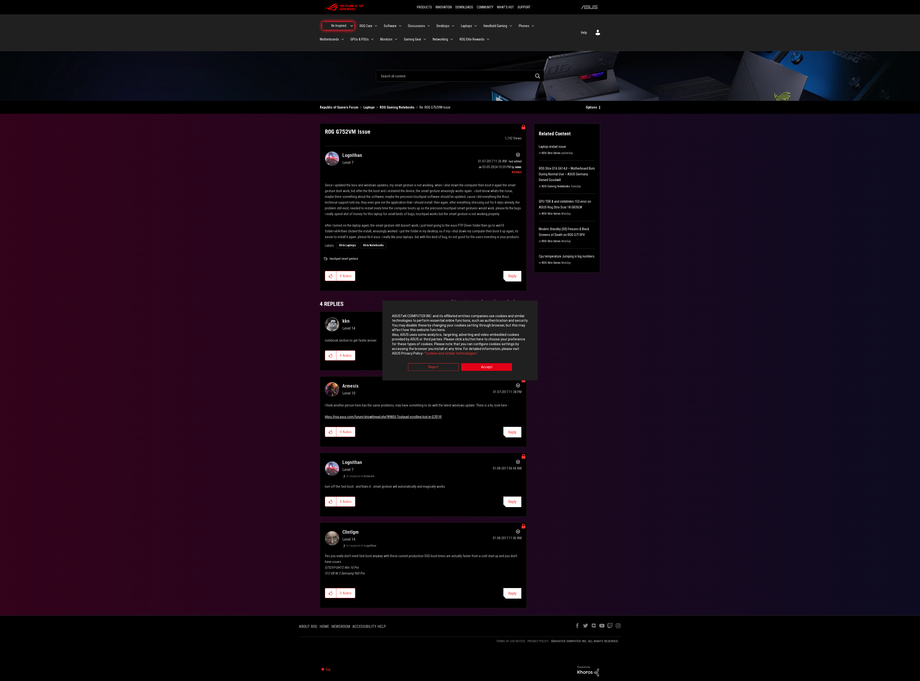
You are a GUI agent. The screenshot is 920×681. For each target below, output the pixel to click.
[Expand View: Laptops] (475, 26)
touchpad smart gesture (344, 258)
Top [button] (328, 669)
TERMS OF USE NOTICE (510, 641)
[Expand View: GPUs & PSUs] (372, 39)
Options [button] (591, 107)
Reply (512, 276)
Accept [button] (486, 367)
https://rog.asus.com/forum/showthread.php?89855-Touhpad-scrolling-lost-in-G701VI (383, 417)
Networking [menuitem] (440, 39)
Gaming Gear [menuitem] (412, 39)
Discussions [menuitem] (416, 26)
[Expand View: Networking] (451, 39)
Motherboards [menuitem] (329, 39)
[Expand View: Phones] (532, 26)
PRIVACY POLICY (538, 641)
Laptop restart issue (552, 147)
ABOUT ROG (308, 626)
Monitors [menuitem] (386, 39)
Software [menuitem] (390, 26)
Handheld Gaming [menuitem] (495, 26)
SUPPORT (524, 7)
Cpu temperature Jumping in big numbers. (567, 256)
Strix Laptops (347, 245)
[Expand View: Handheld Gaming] (510, 26)
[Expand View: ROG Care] (376, 26)
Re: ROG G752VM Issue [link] (435, 107)
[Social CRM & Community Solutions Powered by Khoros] (588, 671)
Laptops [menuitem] (466, 26)
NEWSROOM (340, 626)
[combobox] (460, 76)
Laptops (369, 107)
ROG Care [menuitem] (366, 26)
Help (584, 32)
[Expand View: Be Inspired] (351, 26)
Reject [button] (433, 367)
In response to (360, 476)
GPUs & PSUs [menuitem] (360, 39)
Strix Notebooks (373, 245)
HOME (324, 626)
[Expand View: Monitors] (396, 39)
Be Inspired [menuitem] (338, 26)
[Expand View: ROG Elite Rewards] (488, 39)
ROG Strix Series (551, 153)
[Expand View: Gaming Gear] (424, 39)
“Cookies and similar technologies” (450, 353)
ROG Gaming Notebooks (397, 107)
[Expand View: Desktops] (453, 26)
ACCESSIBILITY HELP (369, 626)
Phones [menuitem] (524, 26)
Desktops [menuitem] (443, 26)
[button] (330, 276)
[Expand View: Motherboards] (342, 39)
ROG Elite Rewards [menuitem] (472, 39)
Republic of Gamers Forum (339, 107)
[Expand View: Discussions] (428, 26)
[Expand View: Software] (400, 26)
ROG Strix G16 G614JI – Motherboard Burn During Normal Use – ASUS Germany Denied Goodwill (567, 174)
